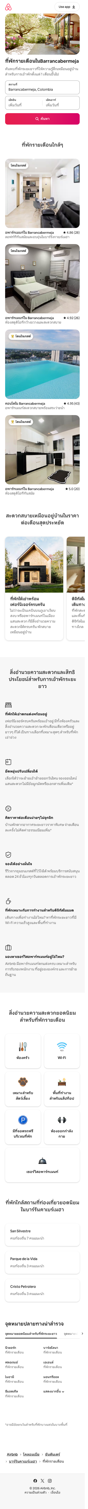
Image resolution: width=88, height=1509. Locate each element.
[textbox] (24, 105)
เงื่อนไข (55, 1492)
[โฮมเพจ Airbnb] (8, 7)
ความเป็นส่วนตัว (36, 1492)
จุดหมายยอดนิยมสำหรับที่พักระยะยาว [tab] (31, 1334)
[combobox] (42, 89)
